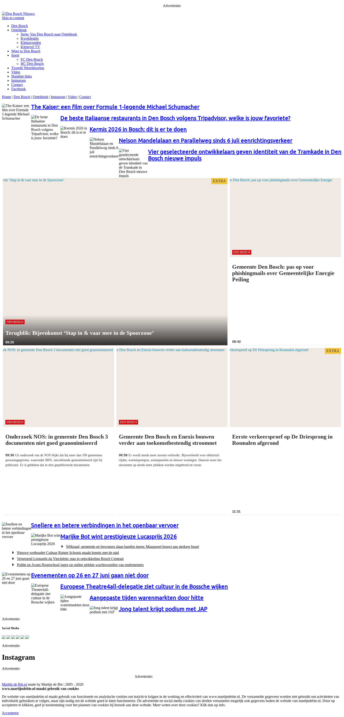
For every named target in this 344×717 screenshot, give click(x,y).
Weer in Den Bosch (25, 51)
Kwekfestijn (30, 38)
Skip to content (13, 18)
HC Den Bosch (32, 64)
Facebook (18, 89)
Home (6, 97)
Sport (15, 55)
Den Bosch (19, 26)
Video (15, 72)
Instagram (18, 80)
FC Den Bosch (32, 59)
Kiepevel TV (30, 47)
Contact (17, 85)
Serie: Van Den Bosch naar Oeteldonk (49, 34)
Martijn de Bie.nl (14, 684)
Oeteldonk (19, 30)
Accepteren (10, 713)
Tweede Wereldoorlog (27, 68)
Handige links (21, 76)
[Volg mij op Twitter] (4, 638)
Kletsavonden (31, 43)
